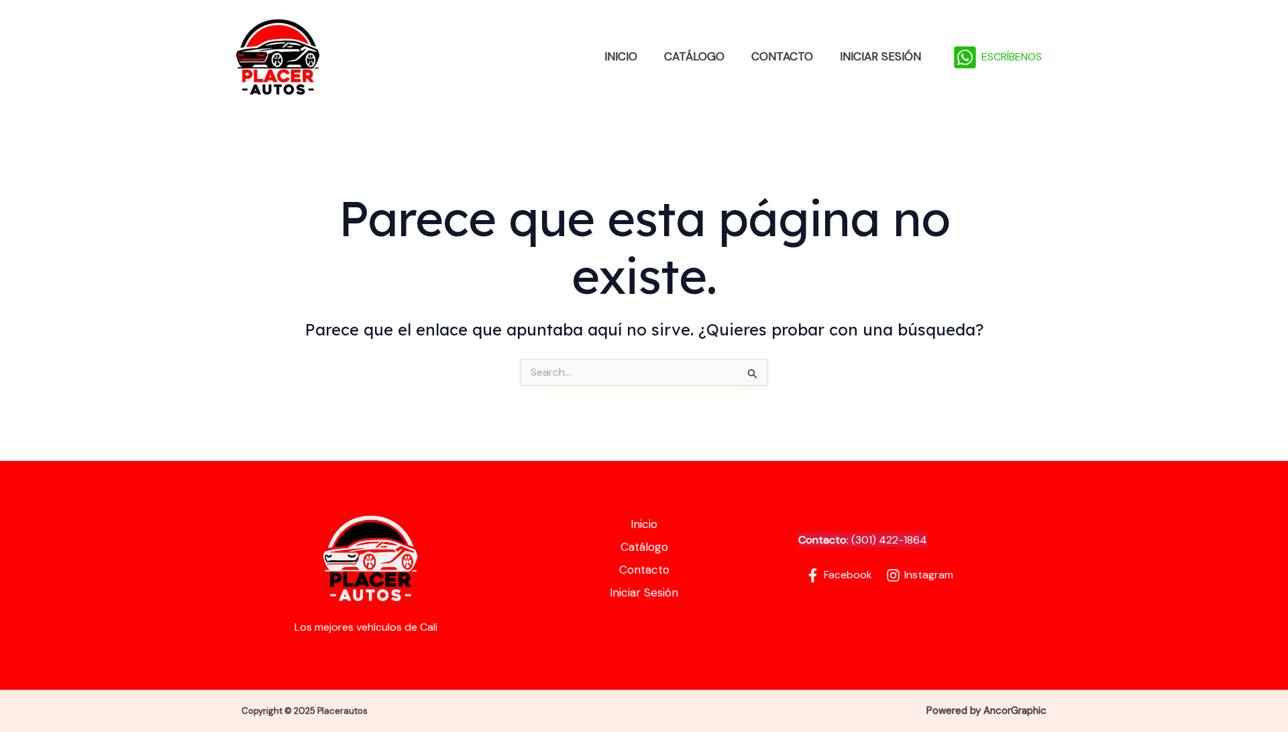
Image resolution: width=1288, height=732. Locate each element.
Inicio (620, 56)
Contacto (782, 56)
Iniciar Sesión (880, 56)
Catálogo (694, 56)
